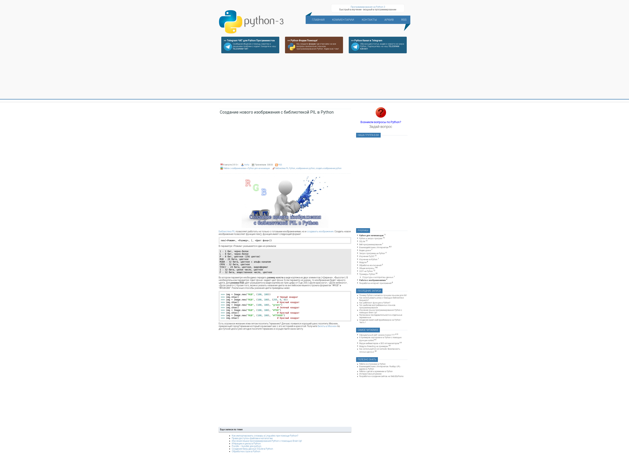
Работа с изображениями (234, 168)
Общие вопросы (366, 268)
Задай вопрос (380, 127)
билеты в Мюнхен (327, 326)
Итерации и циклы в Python (246, 443)
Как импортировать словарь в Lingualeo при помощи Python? (265, 435)
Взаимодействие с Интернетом (373, 247)
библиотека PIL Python (285, 168)
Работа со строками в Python (372, 364)
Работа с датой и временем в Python (376, 371)
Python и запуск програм (370, 238)
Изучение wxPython (368, 259)
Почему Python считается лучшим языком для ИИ (383, 295)
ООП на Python (366, 271)
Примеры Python (367, 274)
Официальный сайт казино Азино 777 (377, 335)
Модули (363, 262)
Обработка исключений (370, 265)
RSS (280, 165)
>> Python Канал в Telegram (366, 40)
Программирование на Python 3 (368, 7)
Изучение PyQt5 (366, 256)
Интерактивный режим (370, 374)
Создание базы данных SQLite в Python (252, 448)
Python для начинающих (259, 168)
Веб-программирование (370, 244)
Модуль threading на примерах (373, 346)
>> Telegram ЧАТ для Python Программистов (249, 40)
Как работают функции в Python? (374, 302)
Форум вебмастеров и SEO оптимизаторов (379, 343)
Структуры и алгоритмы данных (377, 277)
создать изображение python (329, 168)
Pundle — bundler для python (246, 446)
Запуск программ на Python (372, 253)
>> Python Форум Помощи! (302, 40)
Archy (246, 165)
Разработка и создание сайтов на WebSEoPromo (381, 376)
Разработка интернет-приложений (375, 283)
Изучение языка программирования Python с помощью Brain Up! (267, 441)
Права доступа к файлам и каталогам (252, 438)
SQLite (362, 241)
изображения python (305, 168)
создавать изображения (320, 231)
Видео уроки (365, 250)
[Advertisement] (314, 76)
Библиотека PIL (227, 231)
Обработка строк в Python (246, 451)
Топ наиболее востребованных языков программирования (377, 306)
